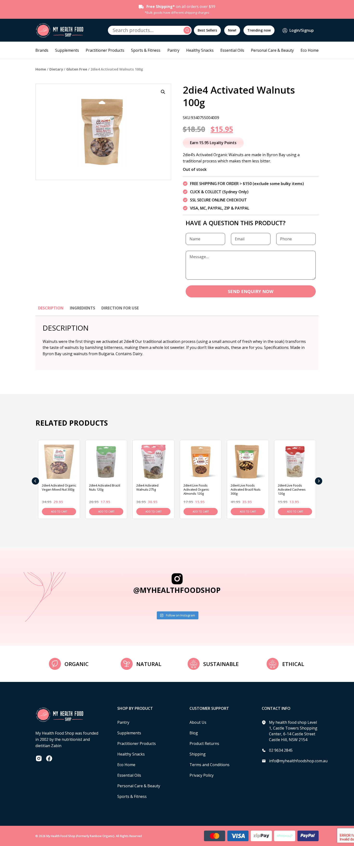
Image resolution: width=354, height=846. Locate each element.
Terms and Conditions (209, 764)
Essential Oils (232, 50)
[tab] (50, 310)
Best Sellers (207, 30)
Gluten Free (76, 69)
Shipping (198, 754)
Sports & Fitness (145, 50)
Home (40, 69)
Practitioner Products (105, 50)
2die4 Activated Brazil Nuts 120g (104, 487)
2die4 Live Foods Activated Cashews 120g (292, 489)
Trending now (259, 30)
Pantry (173, 50)
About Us (198, 722)
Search (188, 30)
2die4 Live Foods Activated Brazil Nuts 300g (246, 489)
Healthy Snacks (200, 50)
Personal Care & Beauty (272, 50)
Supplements (67, 50)
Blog (194, 733)
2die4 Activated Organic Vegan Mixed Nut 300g (59, 487)
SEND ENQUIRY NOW (250, 291)
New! (232, 30)
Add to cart (59, 511)
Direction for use (120, 308)
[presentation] (35, 481)
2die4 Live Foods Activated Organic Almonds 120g (196, 489)
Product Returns (204, 743)
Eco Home (310, 50)
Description (51, 308)
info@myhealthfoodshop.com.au (298, 760)
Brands (41, 50)
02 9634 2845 (281, 750)
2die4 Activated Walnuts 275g (147, 487)
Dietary (56, 69)
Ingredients (82, 308)
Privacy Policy (202, 775)
